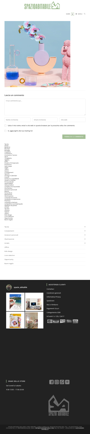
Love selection (9, 216)
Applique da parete (10, 205)
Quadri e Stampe (9, 180)
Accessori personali (10, 190)
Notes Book (8, 193)
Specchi (6, 174)
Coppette (7, 152)
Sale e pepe (8, 166)
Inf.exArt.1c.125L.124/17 (55, 316)
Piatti (6, 161)
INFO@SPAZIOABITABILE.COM (44, 428)
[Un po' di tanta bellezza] (15, 302)
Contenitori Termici (10, 155)
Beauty (6, 191)
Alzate (6, 146)
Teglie (6, 168)
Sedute (6, 212)
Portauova (7, 164)
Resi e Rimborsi (52, 305)
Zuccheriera (8, 188)
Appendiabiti (8, 183)
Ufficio (6, 213)
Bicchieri (7, 149)
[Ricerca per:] (84, 14)
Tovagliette (8, 158)
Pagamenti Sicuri (53, 308)
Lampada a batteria (10, 202)
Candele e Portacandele (12, 187)
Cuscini (6, 177)
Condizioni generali (54, 293)
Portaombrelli (9, 182)
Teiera (6, 169)
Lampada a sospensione (12, 199)
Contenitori (8, 153)
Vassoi (6, 171)
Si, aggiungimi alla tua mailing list (20, 131)
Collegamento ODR (53, 312)
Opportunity (8, 218)
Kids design (8, 215)
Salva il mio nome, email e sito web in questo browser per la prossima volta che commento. (41, 125)
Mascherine (8, 194)
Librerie (6, 210)
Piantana (7, 201)
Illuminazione (8, 196)
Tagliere (6, 160)
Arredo (6, 207)
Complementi (8, 172)
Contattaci (50, 289)
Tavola (6, 144)
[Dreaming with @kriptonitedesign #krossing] (34, 302)
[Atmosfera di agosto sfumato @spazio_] (34, 321)
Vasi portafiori (9, 185)
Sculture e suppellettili (11, 179)
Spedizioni (50, 301)
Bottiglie (7, 150)
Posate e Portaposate (11, 163)
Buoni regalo (8, 220)
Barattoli (7, 147)
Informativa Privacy (54, 297)
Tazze (6, 157)
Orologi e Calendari (10, 176)
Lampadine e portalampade (13, 204)
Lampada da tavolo (10, 198)
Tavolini (6, 209)
